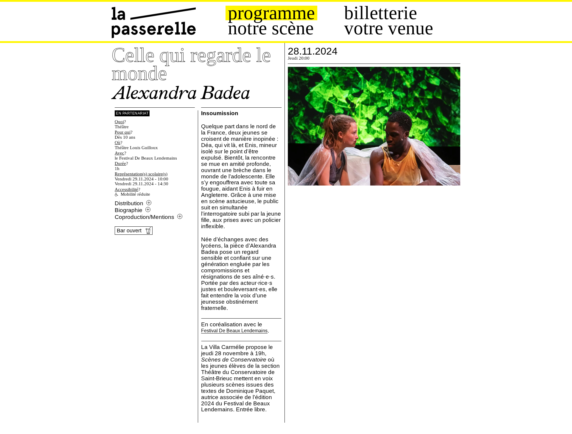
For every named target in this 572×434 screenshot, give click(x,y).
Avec (119, 153)
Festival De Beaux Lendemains (234, 330)
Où (117, 142)
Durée (120, 163)
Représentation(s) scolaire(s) (141, 174)
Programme (271, 13)
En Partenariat (132, 113)
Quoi (119, 121)
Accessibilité (126, 189)
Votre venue (388, 28)
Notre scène (271, 28)
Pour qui (122, 132)
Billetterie (380, 13)
